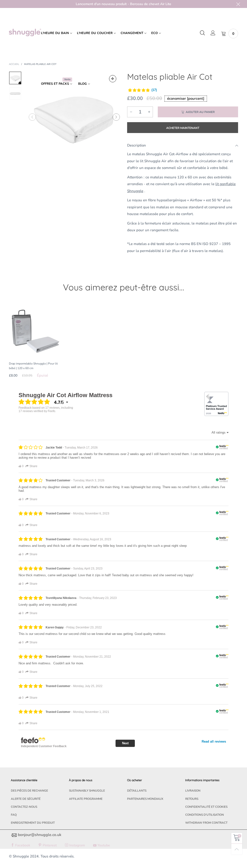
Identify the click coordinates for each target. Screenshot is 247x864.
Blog (82, 84)
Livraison (192, 791)
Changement (132, 33)
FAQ (14, 815)
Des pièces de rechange (29, 791)
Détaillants (136, 791)
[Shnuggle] (25, 32)
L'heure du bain (55, 33)
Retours (191, 799)
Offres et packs (55, 83)
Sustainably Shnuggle (87, 791)
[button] (32, 117)
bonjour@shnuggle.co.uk (39, 834)
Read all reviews (214, 741)
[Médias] (112, 78)
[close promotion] (238, 4)
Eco (154, 33)
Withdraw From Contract (206, 823)
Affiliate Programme (86, 799)
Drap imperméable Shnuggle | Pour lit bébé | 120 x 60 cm (33, 366)
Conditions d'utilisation (204, 815)
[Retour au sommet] (236, 849)
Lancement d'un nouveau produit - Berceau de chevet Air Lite (123, 4)
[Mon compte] (213, 33)
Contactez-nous (24, 807)
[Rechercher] (202, 33)
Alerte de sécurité (26, 799)
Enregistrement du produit (33, 823)
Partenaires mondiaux (145, 799)
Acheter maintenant (182, 128)
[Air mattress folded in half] (74, 117)
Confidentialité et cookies (206, 807)
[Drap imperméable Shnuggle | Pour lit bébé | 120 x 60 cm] (35, 331)
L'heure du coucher (95, 33)
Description (136, 145)
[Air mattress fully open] (15, 93)
